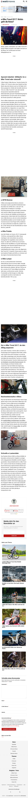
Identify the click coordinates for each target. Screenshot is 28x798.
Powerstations (14, 779)
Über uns (11, 786)
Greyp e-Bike (17, 426)
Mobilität (14, 744)
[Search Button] (23, 1)
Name (3, 700)
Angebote (14, 767)
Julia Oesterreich (5, 24)
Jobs (24, 784)
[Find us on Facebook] (8, 792)
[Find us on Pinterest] (15, 792)
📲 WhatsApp (15, 510)
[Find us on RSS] (19, 792)
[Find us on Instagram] (12, 792)
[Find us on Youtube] (17, 792)
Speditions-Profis (19, 484)
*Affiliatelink (16, 786)
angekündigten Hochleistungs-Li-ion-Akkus (14, 420)
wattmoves (10, 795)
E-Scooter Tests (14, 775)
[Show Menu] (26, 1)
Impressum (4, 784)
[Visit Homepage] (8, 1)
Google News (7, 510)
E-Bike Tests (14, 773)
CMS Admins (23, 795)
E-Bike (14, 758)
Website (3, 712)
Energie (14, 763)
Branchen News (14, 753)
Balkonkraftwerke (14, 777)
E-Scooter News (14, 749)
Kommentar (4, 684)
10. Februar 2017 (14, 24)
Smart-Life (14, 765)
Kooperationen (19, 784)
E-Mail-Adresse (5, 706)
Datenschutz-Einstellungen (14, 789)
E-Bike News (14, 746)
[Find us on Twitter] (10, 792)
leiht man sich (22, 480)
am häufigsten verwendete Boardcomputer (12, 362)
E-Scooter (14, 761)
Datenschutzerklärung (7, 718)
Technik (14, 751)
